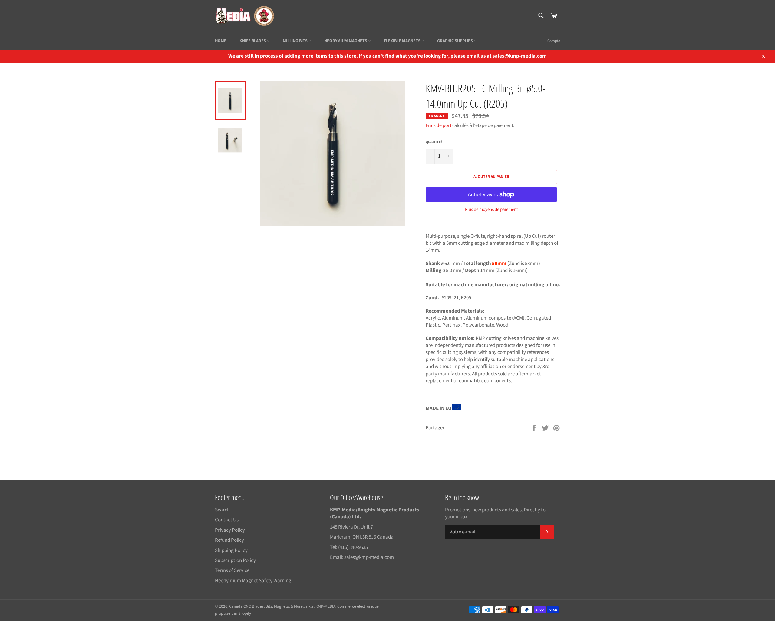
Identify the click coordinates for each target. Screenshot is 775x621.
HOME (220, 41)
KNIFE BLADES (253, 41)
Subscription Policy (235, 560)
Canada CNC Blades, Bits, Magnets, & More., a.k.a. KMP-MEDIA (282, 606)
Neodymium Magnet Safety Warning (253, 580)
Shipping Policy (231, 550)
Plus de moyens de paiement (491, 210)
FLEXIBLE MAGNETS (402, 41)
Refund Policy (229, 540)
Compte (553, 41)
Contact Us (227, 519)
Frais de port (438, 125)
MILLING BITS (295, 41)
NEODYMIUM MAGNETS (346, 41)
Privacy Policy (230, 530)
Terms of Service (232, 570)
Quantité (434, 142)
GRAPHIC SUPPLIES (455, 41)
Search (222, 509)
